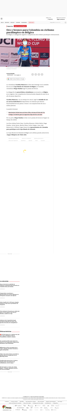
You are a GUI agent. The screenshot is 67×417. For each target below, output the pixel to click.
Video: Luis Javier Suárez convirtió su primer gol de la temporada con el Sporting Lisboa (9, 355)
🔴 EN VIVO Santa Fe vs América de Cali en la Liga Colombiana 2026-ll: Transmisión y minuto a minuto (9, 335)
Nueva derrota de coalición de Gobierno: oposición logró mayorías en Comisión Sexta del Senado (9, 285)
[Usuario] (65, 22)
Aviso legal (60, 401)
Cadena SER (43, 405)
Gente (36, 140)
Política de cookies (27, 403)
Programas (24, 22)
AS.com (48, 405)
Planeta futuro (51, 408)
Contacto (7, 401)
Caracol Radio (33, 19)
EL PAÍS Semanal (45, 408)
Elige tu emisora (61, 19)
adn (52, 405)
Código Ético (55, 403)
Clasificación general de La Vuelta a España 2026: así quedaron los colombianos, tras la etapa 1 (9, 361)
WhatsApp (42, 74)
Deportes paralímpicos (38, 138)
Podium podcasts (30, 409)
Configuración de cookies (38, 403)
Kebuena (56, 408)
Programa (50, 19)
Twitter (35, 74)
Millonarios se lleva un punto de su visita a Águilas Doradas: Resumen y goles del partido (9, 348)
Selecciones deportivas (13, 140)
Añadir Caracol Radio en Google (17, 79)
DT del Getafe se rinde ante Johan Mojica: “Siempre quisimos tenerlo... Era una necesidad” (9, 368)
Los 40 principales (23, 405)
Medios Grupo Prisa (7, 410)
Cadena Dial (41, 408)
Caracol (57, 405)
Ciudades (18, 22)
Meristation (54, 409)
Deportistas (23, 140)
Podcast (12, 22)
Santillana (30, 405)
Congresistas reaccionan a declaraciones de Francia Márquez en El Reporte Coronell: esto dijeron (9, 294)
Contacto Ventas (14, 401)
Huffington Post (20, 408)
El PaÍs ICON (36, 409)
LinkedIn (39, 74)
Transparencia (48, 403)
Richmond (17, 409)
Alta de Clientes (41, 401)
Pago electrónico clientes (31, 401)
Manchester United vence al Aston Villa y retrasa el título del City (27, 112)
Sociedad (43, 140)
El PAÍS (18, 405)
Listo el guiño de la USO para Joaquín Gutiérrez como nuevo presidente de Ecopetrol (9, 303)
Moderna (24, 409)
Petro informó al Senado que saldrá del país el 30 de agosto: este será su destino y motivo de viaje (9, 312)
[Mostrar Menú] (1, 18)
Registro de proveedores (51, 401)
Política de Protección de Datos (15, 403)
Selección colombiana (26, 138)
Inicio (2, 22)
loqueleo (47, 409)
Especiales (31, 22)
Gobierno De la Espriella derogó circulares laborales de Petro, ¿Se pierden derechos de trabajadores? (8, 321)
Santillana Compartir (37, 405)
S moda (41, 409)
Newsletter (63, 22)
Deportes (7, 22)
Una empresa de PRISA (7, 407)
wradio (31, 408)
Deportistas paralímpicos (14, 138)
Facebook (32, 74)
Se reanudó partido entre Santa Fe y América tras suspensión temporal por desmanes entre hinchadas (9, 342)
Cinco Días (36, 408)
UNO (27, 408)
